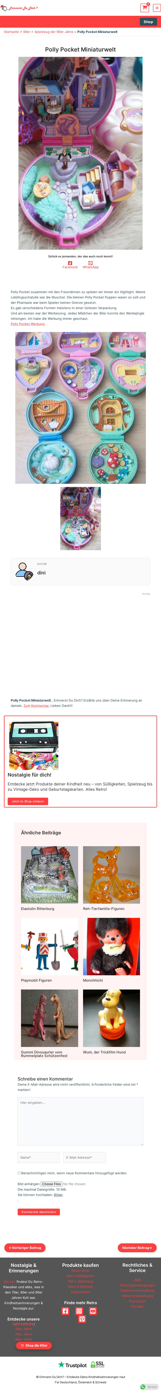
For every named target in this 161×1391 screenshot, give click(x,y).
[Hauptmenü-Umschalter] (157, 8)
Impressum (137, 1301)
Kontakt (137, 1306)
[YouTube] (93, 1311)
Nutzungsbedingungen (137, 1285)
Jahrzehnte (23, 1324)
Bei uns (10, 1282)
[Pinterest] (82, 1319)
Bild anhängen (29, 1184)
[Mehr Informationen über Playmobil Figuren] (49, 946)
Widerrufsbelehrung (137, 1296)
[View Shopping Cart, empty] (144, 8)
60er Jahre (23, 1329)
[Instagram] (79, 1311)
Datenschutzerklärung (137, 1291)
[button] (148, 22)
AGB (137, 1280)
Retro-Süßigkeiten (81, 1276)
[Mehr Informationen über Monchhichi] (111, 946)
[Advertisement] (80, 639)
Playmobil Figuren (36, 980)
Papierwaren (80, 1292)
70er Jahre (23, 1334)
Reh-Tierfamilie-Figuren (103, 908)
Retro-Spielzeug (80, 1281)
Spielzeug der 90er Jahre (53, 32)
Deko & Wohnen (80, 1287)
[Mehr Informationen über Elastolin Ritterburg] (49, 875)
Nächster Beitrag (137, 1248)
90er (26, 32)
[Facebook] (65, 1311)
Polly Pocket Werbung (28, 324)
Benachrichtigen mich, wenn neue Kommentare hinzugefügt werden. (74, 1173)
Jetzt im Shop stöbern (28, 801)
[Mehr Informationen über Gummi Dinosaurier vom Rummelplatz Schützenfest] (49, 1018)
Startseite (11, 32)
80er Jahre (23, 1339)
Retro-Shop (80, 1271)
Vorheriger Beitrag (25, 1248)
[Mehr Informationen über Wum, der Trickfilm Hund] (111, 1018)
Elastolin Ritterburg (37, 908)
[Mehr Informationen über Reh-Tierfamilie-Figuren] (111, 875)
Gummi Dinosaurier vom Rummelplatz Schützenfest (44, 1054)
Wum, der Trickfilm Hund (104, 1052)
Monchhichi (93, 980)
